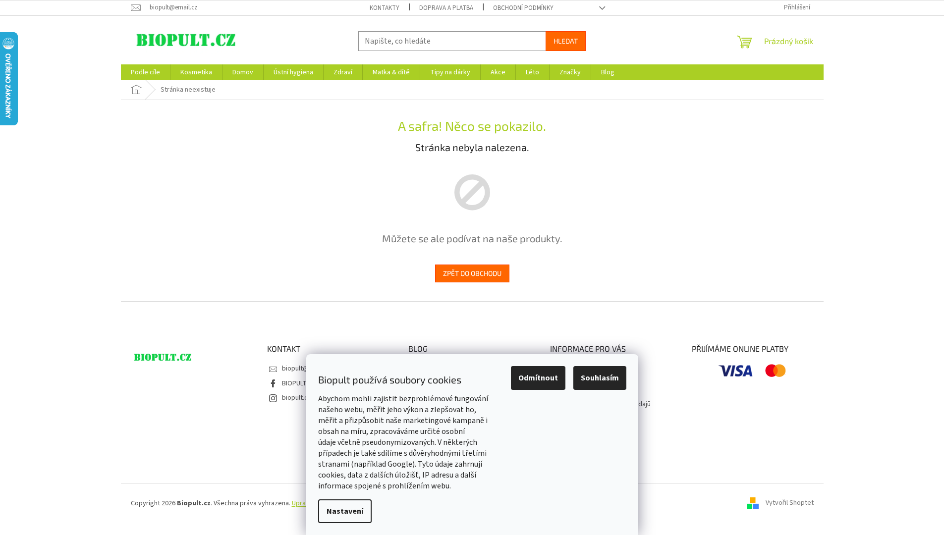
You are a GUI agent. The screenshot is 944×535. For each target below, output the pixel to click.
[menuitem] (145, 72)
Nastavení (345, 511)
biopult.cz (296, 398)
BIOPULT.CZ (299, 383)
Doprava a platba (446, 7)
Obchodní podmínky (523, 7)
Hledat (566, 41)
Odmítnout (538, 378)
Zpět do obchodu (472, 273)
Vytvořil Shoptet (790, 503)
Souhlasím (600, 378)
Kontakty (384, 7)
